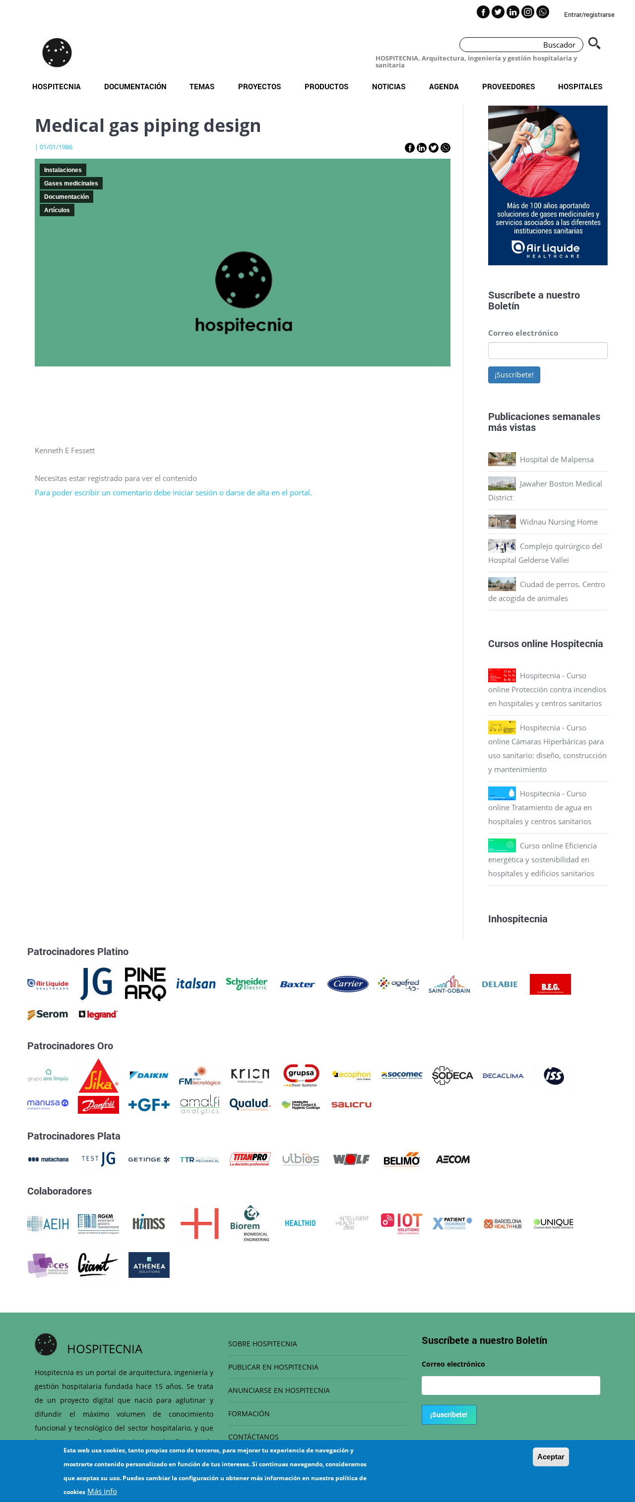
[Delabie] (499, 983)
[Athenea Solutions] (149, 1264)
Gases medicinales (71, 183)
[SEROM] (47, 1014)
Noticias (389, 86)
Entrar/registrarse (589, 14)
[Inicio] (57, 52)
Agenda (444, 86)
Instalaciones (63, 170)
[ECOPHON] (351, 1075)
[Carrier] (348, 983)
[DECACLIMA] (503, 1075)
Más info (102, 1491)
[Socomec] (402, 1075)
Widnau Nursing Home (559, 522)
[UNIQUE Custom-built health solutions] (553, 1223)
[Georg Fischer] (149, 1104)
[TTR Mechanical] (199, 1158)
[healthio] (300, 1223)
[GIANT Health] (98, 1264)
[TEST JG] (98, 1158)
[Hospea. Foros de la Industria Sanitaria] (199, 1223)
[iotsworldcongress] (401, 1223)
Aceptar (551, 1456)
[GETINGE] (149, 1158)
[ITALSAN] (196, 983)
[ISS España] (553, 1075)
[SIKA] (98, 1075)
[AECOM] (452, 1158)
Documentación (135, 86)
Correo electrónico (523, 333)
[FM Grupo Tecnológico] (199, 1075)
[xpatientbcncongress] (452, 1223)
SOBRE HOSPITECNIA (262, 1343)
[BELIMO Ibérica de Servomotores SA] (402, 1158)
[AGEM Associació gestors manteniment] (98, 1223)
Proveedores (508, 86)
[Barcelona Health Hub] (502, 1223)
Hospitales (580, 86)
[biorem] (250, 1223)
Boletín (503, 305)
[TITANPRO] (250, 1158)
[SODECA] (452, 1075)
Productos (327, 86)
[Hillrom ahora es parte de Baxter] (297, 983)
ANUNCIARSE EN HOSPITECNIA (279, 1390)
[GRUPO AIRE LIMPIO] (47, 1075)
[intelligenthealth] (351, 1223)
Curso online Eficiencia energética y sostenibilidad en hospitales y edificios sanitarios (542, 859)
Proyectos (259, 86)
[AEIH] (47, 1223)
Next (615, 187)
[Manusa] (47, 1104)
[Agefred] (398, 983)
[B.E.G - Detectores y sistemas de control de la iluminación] (550, 983)
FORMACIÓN (249, 1413)
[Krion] (250, 1075)
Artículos (57, 210)
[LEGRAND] (98, 1014)
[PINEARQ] (145, 983)
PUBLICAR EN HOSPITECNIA (273, 1367)
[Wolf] (351, 1158)
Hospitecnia (56, 86)
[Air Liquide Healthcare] (47, 983)
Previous (481, 187)
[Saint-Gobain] (449, 983)
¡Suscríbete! (514, 374)
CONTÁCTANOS (253, 1437)
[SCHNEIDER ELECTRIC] (246, 983)
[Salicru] (351, 1104)
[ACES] (47, 1264)
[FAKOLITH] (300, 1104)
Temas (202, 86)
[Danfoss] (98, 1104)
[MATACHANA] (47, 1158)
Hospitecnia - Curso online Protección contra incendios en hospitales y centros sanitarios (547, 689)
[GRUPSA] (300, 1075)
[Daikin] (149, 1075)
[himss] (149, 1223)
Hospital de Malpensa (557, 459)
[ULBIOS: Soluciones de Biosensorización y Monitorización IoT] (300, 1158)
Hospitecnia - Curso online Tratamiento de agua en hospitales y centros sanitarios (540, 807)
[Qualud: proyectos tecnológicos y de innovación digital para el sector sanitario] (250, 1104)
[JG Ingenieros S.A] (97, 983)
